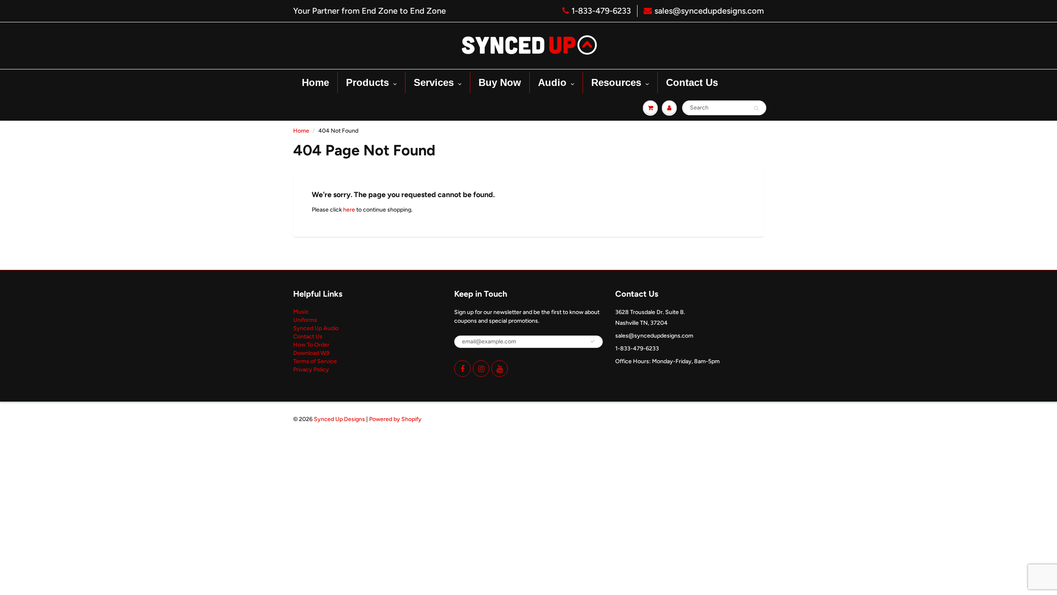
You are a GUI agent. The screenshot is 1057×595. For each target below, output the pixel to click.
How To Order (311, 344)
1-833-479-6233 (601, 11)
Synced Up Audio (316, 328)
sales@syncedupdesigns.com (709, 11)
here (349, 209)
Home (301, 130)
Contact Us (307, 336)
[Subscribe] (592, 341)
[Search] (756, 108)
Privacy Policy (311, 369)
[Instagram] (481, 368)
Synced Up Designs (339, 419)
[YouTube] (499, 368)
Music (301, 311)
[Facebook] (462, 368)
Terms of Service (315, 361)
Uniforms (305, 320)
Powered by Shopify (395, 419)
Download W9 (311, 353)
